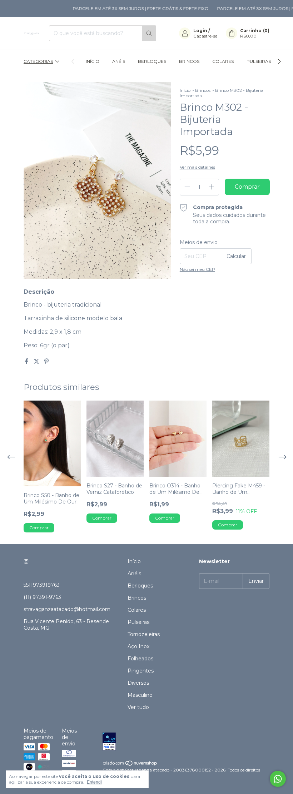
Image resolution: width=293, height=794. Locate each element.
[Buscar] (149, 33)
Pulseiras (259, 61)
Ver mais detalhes (197, 167)
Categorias (38, 61)
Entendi (94, 782)
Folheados (140, 658)
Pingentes (141, 671)
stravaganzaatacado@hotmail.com (67, 609)
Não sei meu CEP (197, 269)
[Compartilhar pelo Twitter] (37, 361)
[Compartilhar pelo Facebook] (27, 361)
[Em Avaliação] (186, 742)
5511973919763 (42, 585)
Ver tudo (138, 707)
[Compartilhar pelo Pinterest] (46, 361)
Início (92, 61)
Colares (223, 61)
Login (200, 30)
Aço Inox (138, 646)
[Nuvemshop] (130, 764)
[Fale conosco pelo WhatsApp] (278, 779)
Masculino (140, 695)
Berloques (152, 61)
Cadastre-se (205, 36)
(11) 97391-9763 (42, 597)
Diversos (138, 683)
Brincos (189, 61)
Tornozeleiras (144, 634)
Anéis (118, 61)
